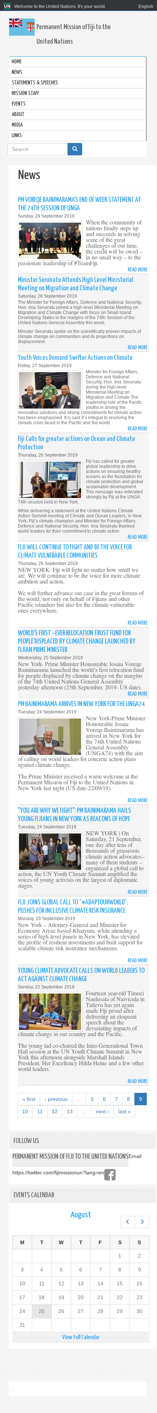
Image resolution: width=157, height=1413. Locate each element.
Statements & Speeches (35, 82)
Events (19, 104)
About (18, 114)
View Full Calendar (81, 1337)
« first (29, 1099)
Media (17, 125)
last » (124, 1111)
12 (55, 1111)
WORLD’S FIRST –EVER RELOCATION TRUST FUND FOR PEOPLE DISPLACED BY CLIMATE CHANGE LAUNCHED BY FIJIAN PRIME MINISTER (76, 641)
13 (70, 1111)
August (80, 1215)
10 (25, 1111)
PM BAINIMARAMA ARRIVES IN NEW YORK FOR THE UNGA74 (81, 704)
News (17, 72)
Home (17, 61)
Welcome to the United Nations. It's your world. (60, 6)
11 (40, 1111)
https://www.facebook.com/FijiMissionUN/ (110, 1175)
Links (17, 135)
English (145, 6)
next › (102, 1111)
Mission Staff (25, 93)
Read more (138, 269)
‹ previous (56, 1099)
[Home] (8, 6)
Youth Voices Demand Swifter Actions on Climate (75, 357)
